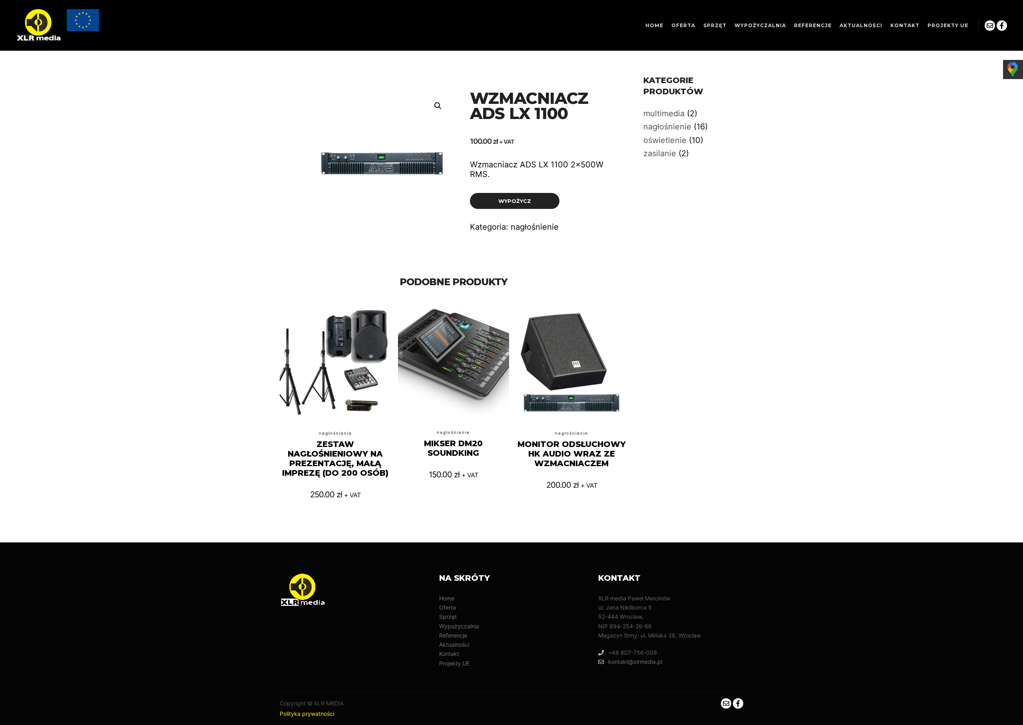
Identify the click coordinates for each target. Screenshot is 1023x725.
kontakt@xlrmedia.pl (635, 661)
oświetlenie (665, 140)
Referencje (453, 635)
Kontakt (449, 653)
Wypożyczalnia (459, 626)
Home (446, 598)
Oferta (447, 607)
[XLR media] (58, 25)
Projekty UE (454, 663)
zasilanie (659, 153)
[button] (438, 106)
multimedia (664, 113)
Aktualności (454, 644)
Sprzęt (448, 616)
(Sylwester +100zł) (335, 385)
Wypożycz (514, 201)
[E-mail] (990, 25)
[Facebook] (1002, 25)
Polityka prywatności (307, 713)
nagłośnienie (535, 227)
